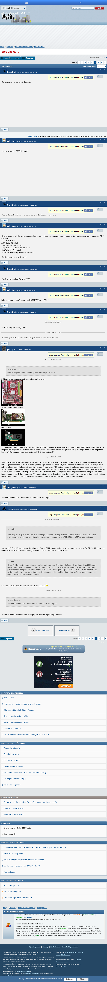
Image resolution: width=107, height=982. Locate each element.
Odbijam (83, 979)
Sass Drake (12, 72)
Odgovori (29, 58)
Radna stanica (9, 872)
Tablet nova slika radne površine (16, 716)
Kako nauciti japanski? (12, 785)
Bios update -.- (39, 47)
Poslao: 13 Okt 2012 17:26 (28, 72)
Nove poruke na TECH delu (12, 693)
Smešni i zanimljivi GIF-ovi (14, 814)
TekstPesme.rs (65, 955)
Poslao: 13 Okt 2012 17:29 (27, 141)
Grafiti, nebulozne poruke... (14, 766)
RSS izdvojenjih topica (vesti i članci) (18, 898)
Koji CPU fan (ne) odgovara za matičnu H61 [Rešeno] (24, 860)
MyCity (2, 47)
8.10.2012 (104, 57)
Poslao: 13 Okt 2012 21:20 (22, 350)
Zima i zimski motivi (11, 754)
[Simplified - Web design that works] (65, 966)
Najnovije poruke (34, 947)
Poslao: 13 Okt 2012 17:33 (28, 205)
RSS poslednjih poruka (12, 892)
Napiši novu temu (12, 58)
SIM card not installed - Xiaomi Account (19, 710)
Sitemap (45, 947)
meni (27, 2)
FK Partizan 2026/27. (12, 760)
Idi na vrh (103, 642)
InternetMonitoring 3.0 (12, 728)
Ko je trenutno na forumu (15, 912)
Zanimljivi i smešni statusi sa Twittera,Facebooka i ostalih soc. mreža (30, 802)
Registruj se (32, 136)
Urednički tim (55, 947)
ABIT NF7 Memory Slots (13, 854)
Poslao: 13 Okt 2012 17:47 (28, 312)
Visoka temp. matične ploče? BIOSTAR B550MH (22, 866)
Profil (5, 129)
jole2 (9, 349)
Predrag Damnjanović (32, 973)
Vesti (66, 952)
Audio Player (9, 698)
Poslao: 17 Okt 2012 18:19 (28, 509)
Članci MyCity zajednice (70, 947)
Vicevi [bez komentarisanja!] (15, 779)
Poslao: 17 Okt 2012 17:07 (27, 488)
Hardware (10, 47)
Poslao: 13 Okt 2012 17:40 (28, 269)
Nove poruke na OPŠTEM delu (13, 743)
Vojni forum (72, 952)
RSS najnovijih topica (12, 885)
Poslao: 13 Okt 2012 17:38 (27, 226)
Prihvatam (69, 979)
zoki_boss (11, 141)
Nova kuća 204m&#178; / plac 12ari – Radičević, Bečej (25, 773)
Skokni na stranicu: (89, 66)
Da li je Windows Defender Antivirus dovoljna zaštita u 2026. (26, 735)
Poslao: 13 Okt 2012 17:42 (27, 290)
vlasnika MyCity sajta (23, 971)
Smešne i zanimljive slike (13, 808)
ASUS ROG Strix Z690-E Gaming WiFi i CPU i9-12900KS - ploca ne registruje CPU (35, 847)
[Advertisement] (53, 36)
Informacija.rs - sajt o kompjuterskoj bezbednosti (22, 704)
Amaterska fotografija (12, 748)
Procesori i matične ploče (24, 47)
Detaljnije (28, 917)
